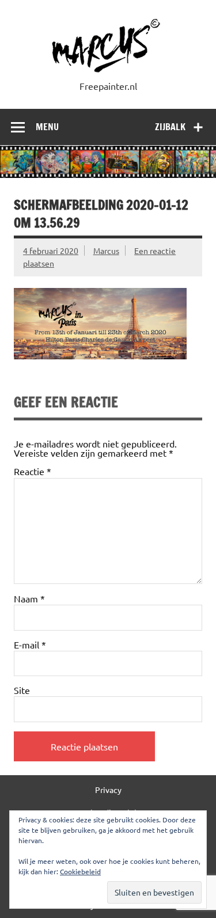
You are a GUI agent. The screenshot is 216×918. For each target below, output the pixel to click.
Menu (47, 126)
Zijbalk (170, 126)
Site (22, 690)
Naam (29, 598)
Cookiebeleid (80, 871)
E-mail (30, 644)
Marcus (106, 250)
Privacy (108, 790)
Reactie (32, 471)
